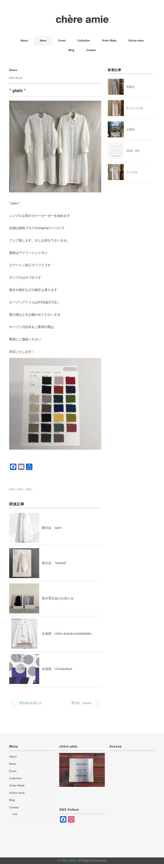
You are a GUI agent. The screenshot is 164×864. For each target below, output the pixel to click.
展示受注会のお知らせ (58, 598)
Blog (71, 50)
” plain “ (29, 489)
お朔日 (130, 129)
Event (61, 40)
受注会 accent (81, 702)
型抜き (130, 86)
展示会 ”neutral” (54, 563)
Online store (136, 40)
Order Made (109, 40)
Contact (91, 50)
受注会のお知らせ (30, 702)
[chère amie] (82, 17)
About (24, 40)
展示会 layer (52, 527)
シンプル (132, 172)
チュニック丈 (134, 108)
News (43, 40)
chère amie (68, 860)
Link (14, 814)
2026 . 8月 (133, 150)
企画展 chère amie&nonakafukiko (67, 633)
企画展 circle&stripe (57, 669)
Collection (83, 40)
